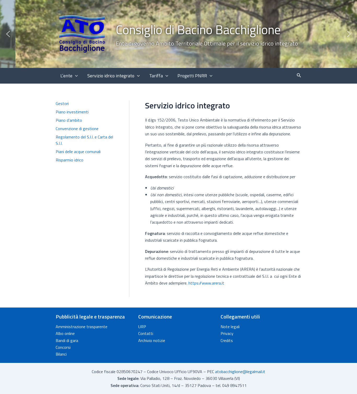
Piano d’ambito (69, 120)
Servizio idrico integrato (110, 75)
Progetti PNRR (192, 75)
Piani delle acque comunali (78, 151)
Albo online (65, 333)
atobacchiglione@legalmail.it (240, 371)
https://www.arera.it (206, 283)
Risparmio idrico (69, 160)
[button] (178, 34)
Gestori (62, 103)
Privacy (227, 333)
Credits (227, 340)
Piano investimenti (72, 112)
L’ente (66, 75)
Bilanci (61, 354)
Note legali (230, 326)
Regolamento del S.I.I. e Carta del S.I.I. (84, 140)
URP (142, 326)
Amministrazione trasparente (81, 326)
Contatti (145, 333)
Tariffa (156, 75)
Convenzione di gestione (77, 128)
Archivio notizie (151, 340)
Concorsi (63, 347)
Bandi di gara (67, 340)
